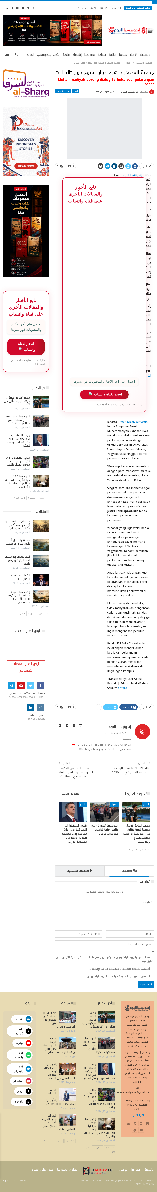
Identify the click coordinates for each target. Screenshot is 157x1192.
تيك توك (18, 1101)
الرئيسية (116, 8)
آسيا (68, 91)
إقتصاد (77, 55)
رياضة (66, 55)
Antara (122, 688)
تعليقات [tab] (127, 870)
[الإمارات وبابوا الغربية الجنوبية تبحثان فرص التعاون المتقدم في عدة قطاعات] (67, 1120)
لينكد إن (19, 1018)
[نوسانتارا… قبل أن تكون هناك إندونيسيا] (41, 545)
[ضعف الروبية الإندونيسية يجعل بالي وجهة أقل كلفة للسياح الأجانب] (67, 1043)
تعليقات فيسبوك (78, 870)
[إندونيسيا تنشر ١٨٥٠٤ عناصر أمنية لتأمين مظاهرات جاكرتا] (104, 812)
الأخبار (134, 55)
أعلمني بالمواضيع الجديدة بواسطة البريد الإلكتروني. (118, 976)
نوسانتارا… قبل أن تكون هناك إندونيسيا (18, 542)
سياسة (122, 55)
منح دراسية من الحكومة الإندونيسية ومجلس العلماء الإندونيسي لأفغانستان (76, 772)
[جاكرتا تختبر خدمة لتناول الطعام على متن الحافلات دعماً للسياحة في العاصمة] (67, 1017)
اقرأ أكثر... (137, 1115)
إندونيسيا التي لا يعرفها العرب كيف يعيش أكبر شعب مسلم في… (19, 597)
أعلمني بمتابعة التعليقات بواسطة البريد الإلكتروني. (118, 969)
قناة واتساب (19, 1055)
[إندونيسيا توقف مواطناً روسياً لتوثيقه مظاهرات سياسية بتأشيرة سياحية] (41, 481)
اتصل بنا (104, 8)
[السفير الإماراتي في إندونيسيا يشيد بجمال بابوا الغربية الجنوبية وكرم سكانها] (67, 1094)
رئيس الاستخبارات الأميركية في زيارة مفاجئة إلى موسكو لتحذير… (18, 440)
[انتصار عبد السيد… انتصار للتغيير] (41, 580)
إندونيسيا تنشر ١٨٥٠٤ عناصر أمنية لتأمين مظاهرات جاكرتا (17, 420)
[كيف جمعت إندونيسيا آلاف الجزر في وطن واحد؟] (41, 561)
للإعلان (93, 8)
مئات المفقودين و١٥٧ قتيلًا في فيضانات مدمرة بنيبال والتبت (17, 461)
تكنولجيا (89, 55)
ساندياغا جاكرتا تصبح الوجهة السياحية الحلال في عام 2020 (131, 770)
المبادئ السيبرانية (67, 1169)
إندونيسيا (59, 91)
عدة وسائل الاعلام (42, 1169)
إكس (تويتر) (19, 1031)
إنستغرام (18, 1080)
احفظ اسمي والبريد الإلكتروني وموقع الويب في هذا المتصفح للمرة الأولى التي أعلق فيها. (104, 959)
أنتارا (148, 375)
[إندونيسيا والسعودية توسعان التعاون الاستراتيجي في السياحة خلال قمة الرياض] (67, 1069)
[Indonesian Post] (98, 1171)
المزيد (83, 8)
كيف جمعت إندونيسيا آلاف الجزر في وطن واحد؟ (17, 560)
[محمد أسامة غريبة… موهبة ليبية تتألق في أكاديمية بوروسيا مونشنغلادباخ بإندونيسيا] (136, 812)
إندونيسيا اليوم (132, 175)
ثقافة (112, 55)
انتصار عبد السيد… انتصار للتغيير (19, 577)
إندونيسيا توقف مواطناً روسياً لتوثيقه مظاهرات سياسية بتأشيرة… (17, 481)
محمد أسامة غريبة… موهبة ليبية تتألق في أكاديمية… (17, 401)
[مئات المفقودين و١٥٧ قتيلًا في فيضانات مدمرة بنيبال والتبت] (41, 462)
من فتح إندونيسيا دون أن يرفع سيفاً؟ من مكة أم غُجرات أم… (17, 525)
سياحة (102, 55)
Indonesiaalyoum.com (133, 421)
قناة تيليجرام (18, 1069)
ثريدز (20, 1091)
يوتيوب (19, 1042)
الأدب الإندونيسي (48, 55)
